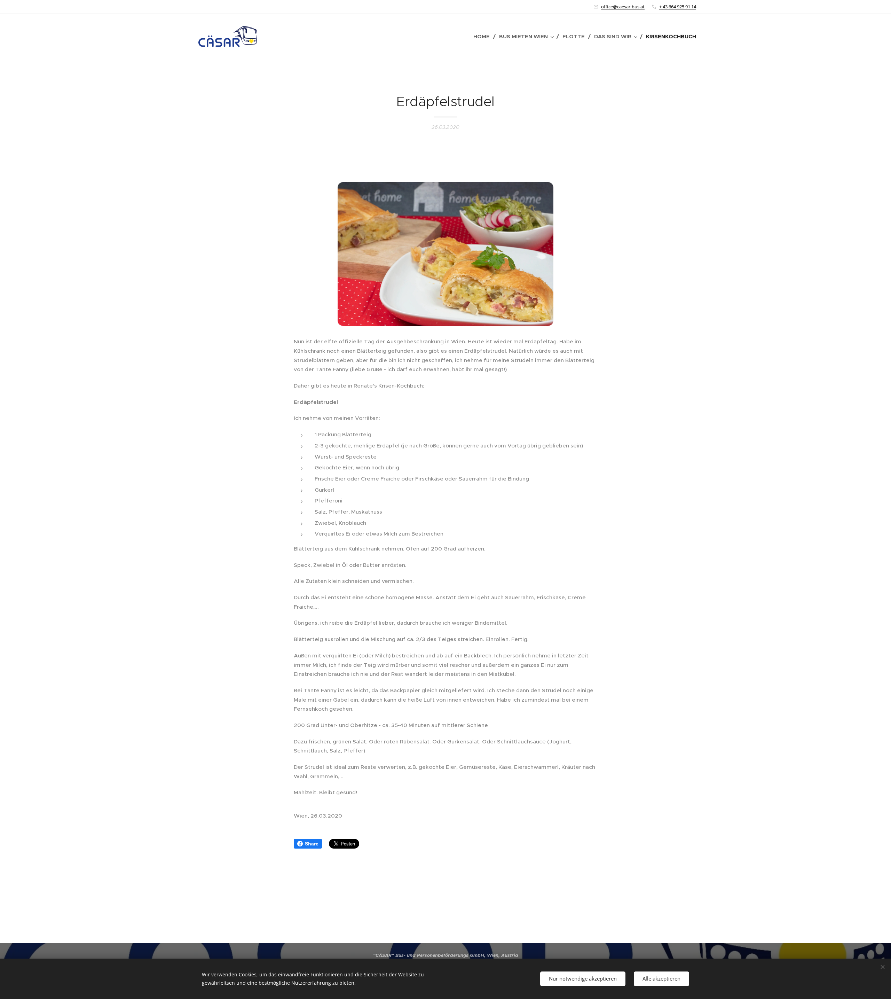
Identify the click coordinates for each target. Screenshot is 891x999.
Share (311, 843)
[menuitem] (484, 36)
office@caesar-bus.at (623, 6)
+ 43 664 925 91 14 (677, 6)
